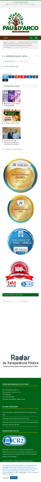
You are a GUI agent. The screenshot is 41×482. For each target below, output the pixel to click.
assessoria (15, 452)
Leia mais (23, 472)
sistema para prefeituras (26, 449)
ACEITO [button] (13, 477)
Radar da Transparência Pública (23, 461)
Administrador (9, 61)
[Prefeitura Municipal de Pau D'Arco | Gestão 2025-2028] (20, 21)
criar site (14, 449)
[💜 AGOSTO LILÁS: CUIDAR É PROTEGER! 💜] (11, 96)
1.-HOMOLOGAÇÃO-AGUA (10, 66)
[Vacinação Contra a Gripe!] (11, 115)
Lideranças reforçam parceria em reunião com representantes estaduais (11, 142)
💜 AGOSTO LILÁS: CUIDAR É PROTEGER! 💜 (12, 104)
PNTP (10, 461)
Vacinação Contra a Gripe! (20, 4)
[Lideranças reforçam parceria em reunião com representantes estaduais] (11, 133)
